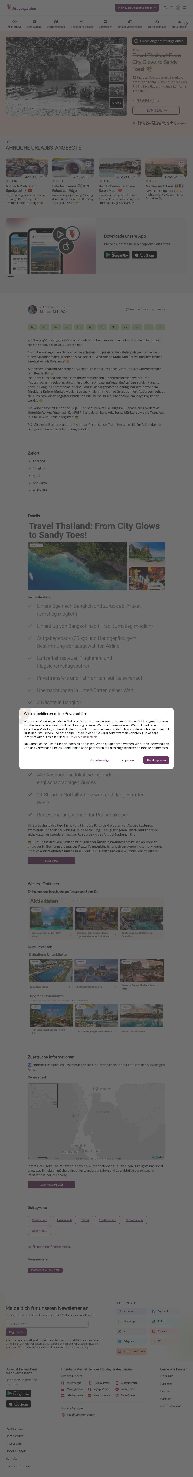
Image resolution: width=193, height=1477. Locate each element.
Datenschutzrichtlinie (84, 737)
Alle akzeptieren (156, 760)
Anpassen (128, 760)
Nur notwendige (99, 760)
